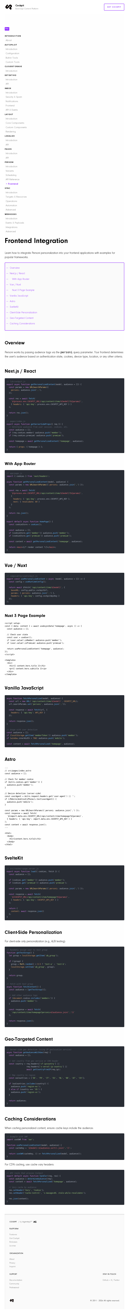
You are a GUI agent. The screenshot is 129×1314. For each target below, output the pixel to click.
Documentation (15, 1280)
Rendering (11, 132)
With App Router (20, 279)
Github (105, 1280)
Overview (15, 268)
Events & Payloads (15, 223)
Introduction (11, 49)
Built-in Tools (12, 58)
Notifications (12, 101)
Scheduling (11, 175)
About (9, 40)
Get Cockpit (114, 7)
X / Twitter (115, 1280)
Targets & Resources (16, 197)
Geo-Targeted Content (22, 318)
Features (13, 1235)
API (7, 84)
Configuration (12, 53)
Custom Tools (13, 62)
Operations (11, 201)
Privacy (12, 1263)
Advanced (11, 210)
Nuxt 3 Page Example (23, 290)
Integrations (11, 227)
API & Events (12, 110)
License (12, 1246)
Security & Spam (14, 97)
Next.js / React (17, 273)
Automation (11, 205)
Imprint (12, 1267)
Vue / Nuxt (15, 284)
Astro (12, 301)
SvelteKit (14, 307)
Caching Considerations (22, 323)
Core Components (15, 123)
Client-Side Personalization (23, 312)
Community (14, 1284)
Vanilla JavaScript (19, 296)
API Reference (12, 179)
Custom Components (16, 127)
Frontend (10, 106)
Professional (14, 1288)
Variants (10, 171)
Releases (13, 1242)
